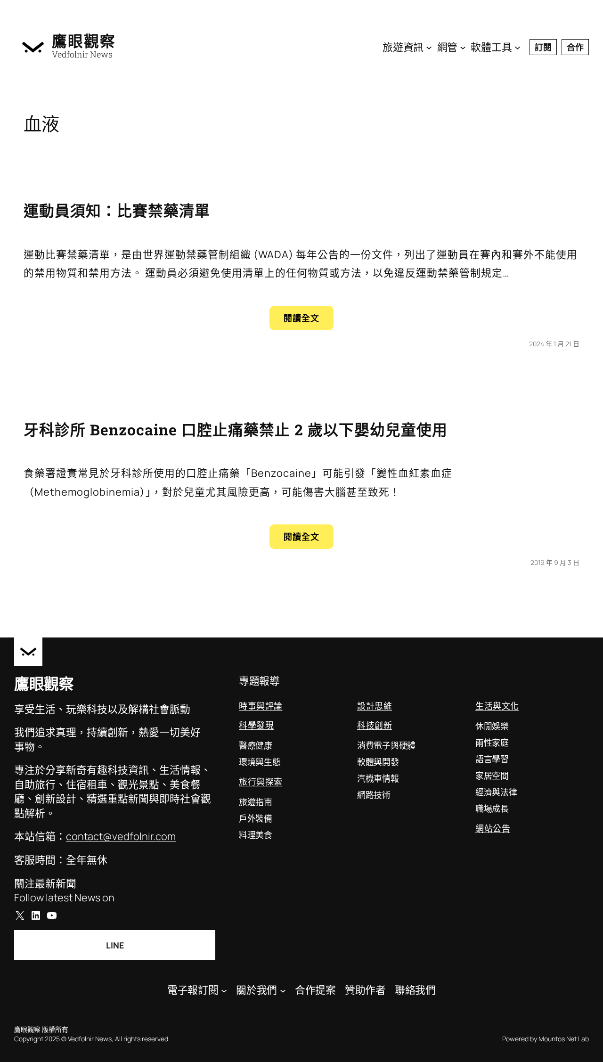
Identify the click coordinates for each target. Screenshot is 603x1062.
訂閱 (543, 47)
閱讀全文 (309, 321)
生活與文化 (497, 705)
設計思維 (374, 705)
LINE (115, 945)
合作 (575, 47)
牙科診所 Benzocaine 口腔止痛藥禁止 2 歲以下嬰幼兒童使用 (236, 430)
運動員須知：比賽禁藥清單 (117, 211)
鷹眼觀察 (84, 41)
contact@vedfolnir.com (121, 836)
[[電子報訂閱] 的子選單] (224, 990)
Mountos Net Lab (563, 1038)
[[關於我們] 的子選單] (283, 990)
